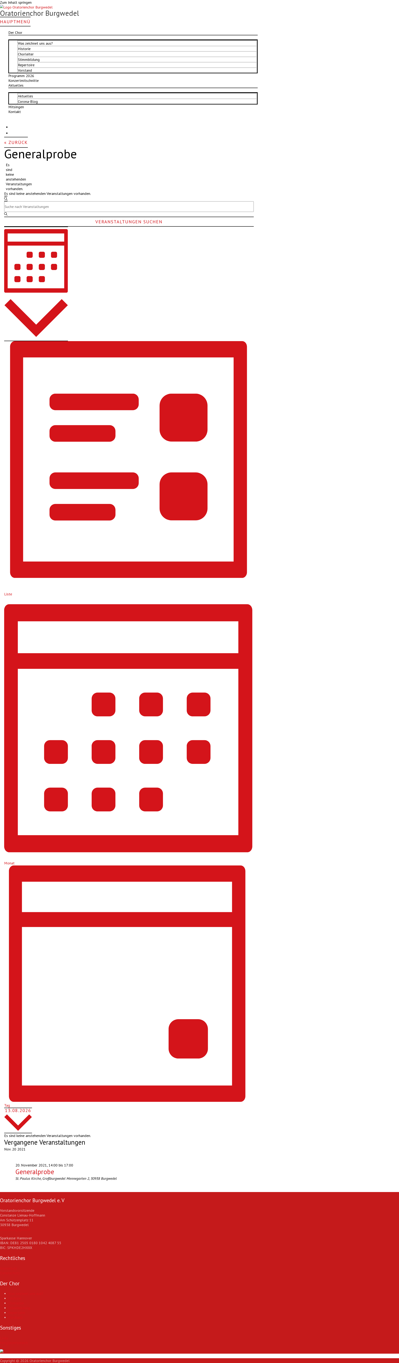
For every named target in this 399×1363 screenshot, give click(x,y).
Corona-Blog (28, 101)
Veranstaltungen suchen (129, 222)
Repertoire (26, 65)
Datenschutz (10, 1273)
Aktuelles (25, 96)
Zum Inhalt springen (16, 2)
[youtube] (12, 131)
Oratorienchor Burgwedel (39, 13)
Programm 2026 (21, 75)
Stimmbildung (29, 59)
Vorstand (25, 70)
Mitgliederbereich (14, 1342)
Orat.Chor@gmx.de (15, 1229)
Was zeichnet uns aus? (35, 43)
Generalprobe (34, 1171)
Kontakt (14, 111)
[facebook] (12, 125)
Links (4, 1338)
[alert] (7, 176)
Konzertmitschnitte (23, 80)
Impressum (8, 1268)
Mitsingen (16, 106)
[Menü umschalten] (133, 37)
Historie (24, 48)
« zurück (16, 142)
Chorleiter (26, 54)
